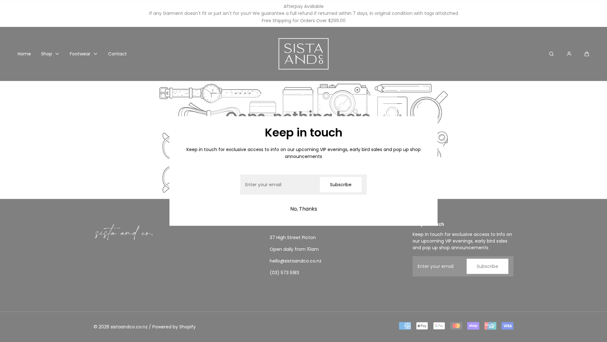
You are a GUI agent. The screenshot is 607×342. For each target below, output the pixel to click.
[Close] (182, 128)
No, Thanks (303, 208)
